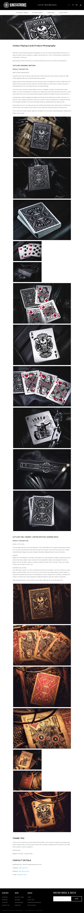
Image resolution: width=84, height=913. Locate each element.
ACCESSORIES (37, 12)
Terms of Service (29, 910)
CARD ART (50, 12)
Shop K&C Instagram (34, 902)
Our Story (31, 899)
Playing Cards (19, 897)
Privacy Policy (39, 910)
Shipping (5, 897)
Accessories (19, 902)
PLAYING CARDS (22, 12)
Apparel (17, 899)
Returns (5, 899)
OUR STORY (63, 12)
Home (29, 897)
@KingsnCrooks (23, 868)
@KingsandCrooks (24, 871)
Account (5, 902)
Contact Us (6, 905)
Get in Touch (32, 905)
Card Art (18, 905)
